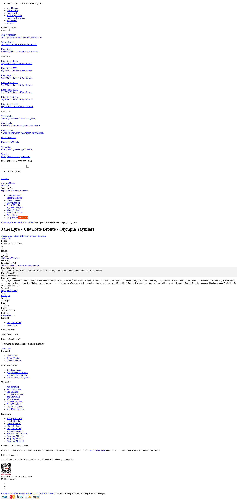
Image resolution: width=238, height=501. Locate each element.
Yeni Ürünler (12, 8)
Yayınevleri (12, 20)
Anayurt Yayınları (14, 389)
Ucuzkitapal (6, 222)
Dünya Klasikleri (14, 322)
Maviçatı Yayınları (14, 402)
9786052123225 (8, 315)
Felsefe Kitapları (14, 421)
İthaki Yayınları (13, 397)
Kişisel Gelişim (13, 426)
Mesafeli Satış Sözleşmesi (18, 377)
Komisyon (5, 295)
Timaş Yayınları (13, 404)
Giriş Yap (5, 183)
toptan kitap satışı (97, 450)
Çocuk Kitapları (14, 423)
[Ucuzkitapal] (1, 164)
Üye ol (12, 183)
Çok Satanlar (12, 10)
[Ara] (28, 167)
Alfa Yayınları (13, 387)
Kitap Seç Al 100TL (15, 441)
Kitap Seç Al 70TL (15, 438)
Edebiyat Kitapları (14, 418)
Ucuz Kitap (29, 222)
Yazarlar (10, 23)
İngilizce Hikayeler (15, 431)
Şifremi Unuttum (14, 360)
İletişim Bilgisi (13, 358)
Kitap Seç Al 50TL (15, 436)
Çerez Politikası (31, 493)
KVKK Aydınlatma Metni (12, 493)
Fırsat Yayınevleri (14, 15)
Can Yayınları (12, 392)
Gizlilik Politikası (46, 493)
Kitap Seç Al (17, 222)
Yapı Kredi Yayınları (15, 409)
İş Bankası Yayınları (15, 394)
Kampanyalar (12, 13)
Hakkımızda (12, 355)
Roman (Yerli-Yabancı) (17, 433)
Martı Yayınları (13, 399)
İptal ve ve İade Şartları (17, 375)
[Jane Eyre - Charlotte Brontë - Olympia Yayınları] (23, 236)
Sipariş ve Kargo (14, 370)
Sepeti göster (6, 190)
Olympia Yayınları (9, 290)
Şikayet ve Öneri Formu (17, 372)
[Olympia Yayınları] (10, 258)
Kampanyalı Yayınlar (16, 18)
